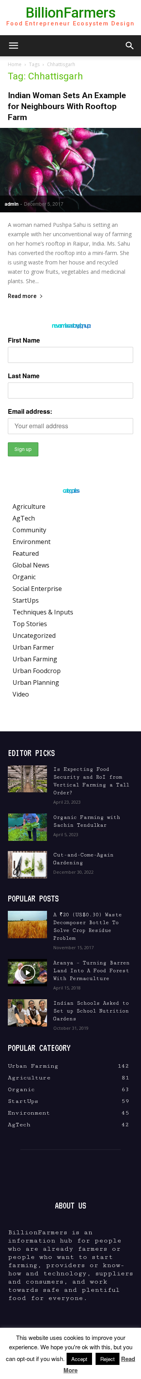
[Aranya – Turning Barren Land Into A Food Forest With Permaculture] (27, 972)
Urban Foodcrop (37, 670)
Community (29, 530)
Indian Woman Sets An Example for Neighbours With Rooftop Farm (67, 106)
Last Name (24, 375)
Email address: (30, 411)
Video (21, 694)
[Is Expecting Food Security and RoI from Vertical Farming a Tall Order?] (27, 779)
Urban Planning (36, 682)
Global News (31, 565)
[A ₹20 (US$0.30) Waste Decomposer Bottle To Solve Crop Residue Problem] (27, 924)
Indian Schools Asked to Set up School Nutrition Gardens (91, 1011)
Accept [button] (79, 1359)
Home (15, 64)
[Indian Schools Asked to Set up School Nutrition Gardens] (27, 1013)
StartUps (26, 600)
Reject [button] (107, 1359)
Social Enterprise (37, 588)
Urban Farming (35, 659)
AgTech (24, 518)
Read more (22, 296)
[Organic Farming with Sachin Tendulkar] (27, 827)
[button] (13, 45)
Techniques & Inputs (43, 612)
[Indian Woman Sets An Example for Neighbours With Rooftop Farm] (70, 170)
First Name (24, 340)
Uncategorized (34, 635)
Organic (24, 577)
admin (11, 203)
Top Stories (30, 623)
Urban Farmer (33, 647)
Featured (26, 553)
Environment (32, 541)
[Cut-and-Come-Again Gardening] (27, 864)
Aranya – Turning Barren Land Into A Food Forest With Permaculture (91, 971)
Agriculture (29, 506)
